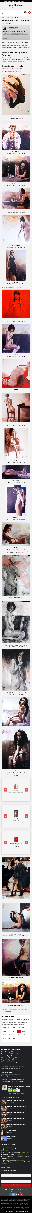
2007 (23, 1027)
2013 (4, 1035)
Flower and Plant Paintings (8, 1054)
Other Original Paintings (7, 1058)
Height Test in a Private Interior (11, 1152)
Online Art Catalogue (7, 1079)
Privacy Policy (24, 1189)
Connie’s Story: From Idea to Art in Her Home (15, 1162)
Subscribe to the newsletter (8, 1170)
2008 (4, 1031)
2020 (14, 1038)
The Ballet (20, 118)
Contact (13, 1192)
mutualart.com (21, 552)
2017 (23, 1035)
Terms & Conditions (13, 1189)
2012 (23, 1031)
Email (2, 1178)
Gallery (7, 17)
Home (3, 17)
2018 (4, 1038)
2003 (4, 1027)
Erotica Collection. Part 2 (10, 1160)
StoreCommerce (18, 1211)
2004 (9, 1027)
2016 (19, 1035)
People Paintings (6, 1060)
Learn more (8, 1011)
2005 (14, 1027)
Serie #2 (19, 71)
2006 (19, 1027)
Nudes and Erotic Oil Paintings (13, 287)
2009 (9, 1031)
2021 (19, 1038)
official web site (15, 1068)
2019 (9, 1038)
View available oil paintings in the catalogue (12, 68)
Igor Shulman (16, 5)
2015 (14, 1035)
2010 (14, 1031)
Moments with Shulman (9, 1154)
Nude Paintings (5, 1056)
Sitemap (18, 1192)
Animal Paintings (6, 1052)
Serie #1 (12, 71)
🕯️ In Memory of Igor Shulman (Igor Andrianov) (16, 1149)
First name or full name (7, 1173)
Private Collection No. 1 (7, 1062)
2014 (9, 1035)
